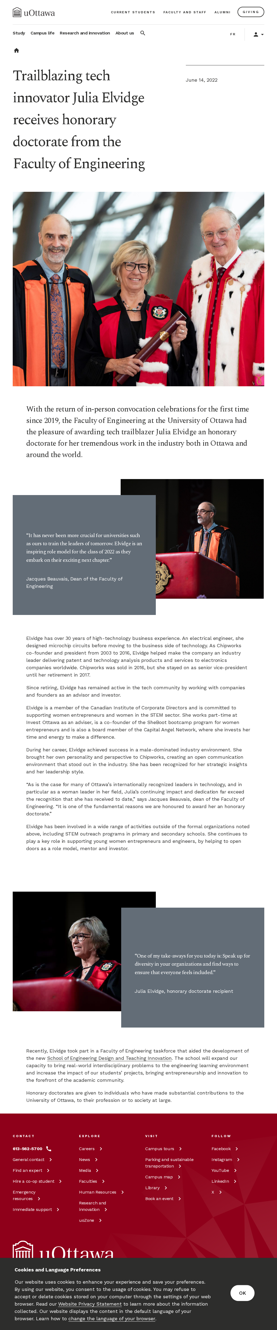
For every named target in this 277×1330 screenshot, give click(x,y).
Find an (27, 1170)
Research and (92, 1206)
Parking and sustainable (169, 1163)
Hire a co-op (33, 1181)
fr (233, 34)
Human (97, 1192)
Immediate (32, 1209)
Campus (159, 1148)
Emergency (24, 1195)
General (28, 1159)
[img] (34, 12)
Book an (159, 1198)
